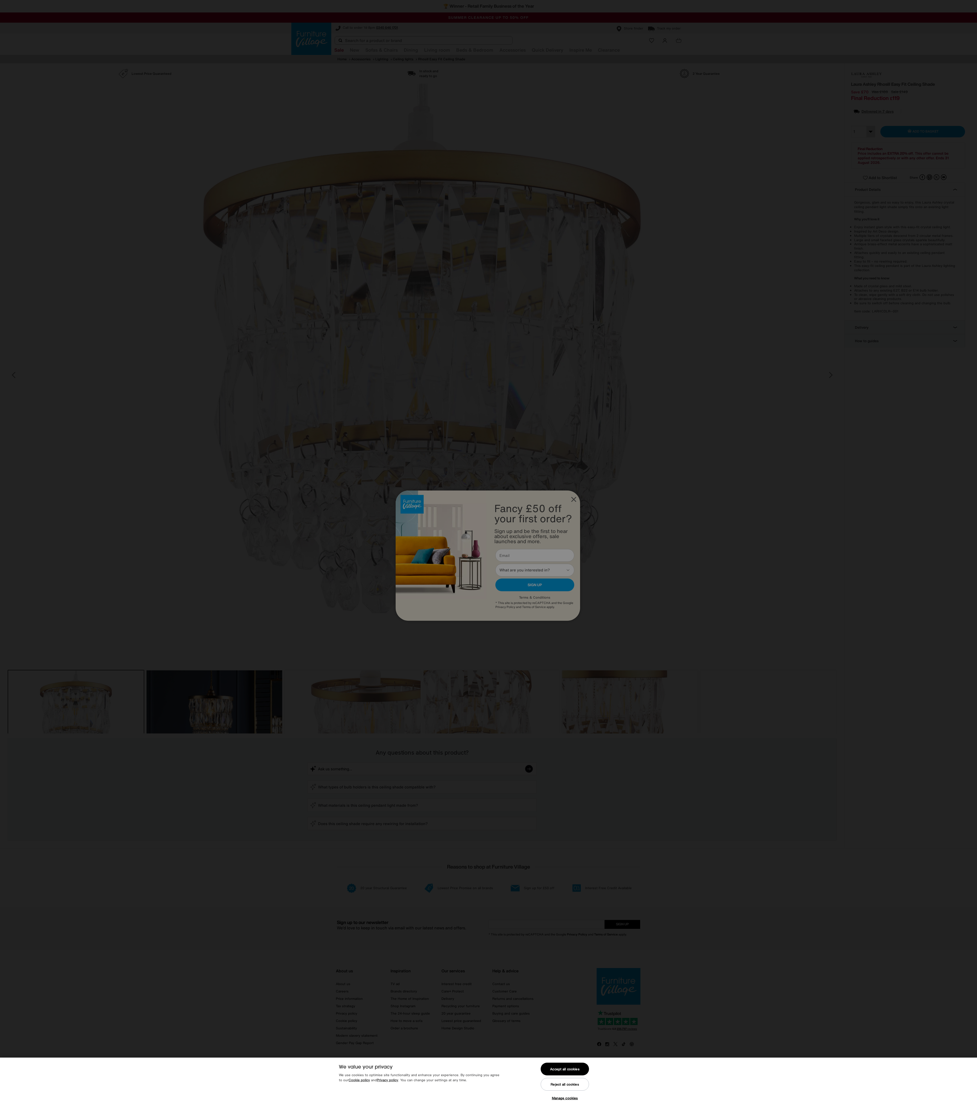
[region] (488, 1084)
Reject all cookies (565, 1084)
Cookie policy (359, 1080)
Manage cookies (565, 1098)
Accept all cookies (564, 1069)
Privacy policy (387, 1080)
